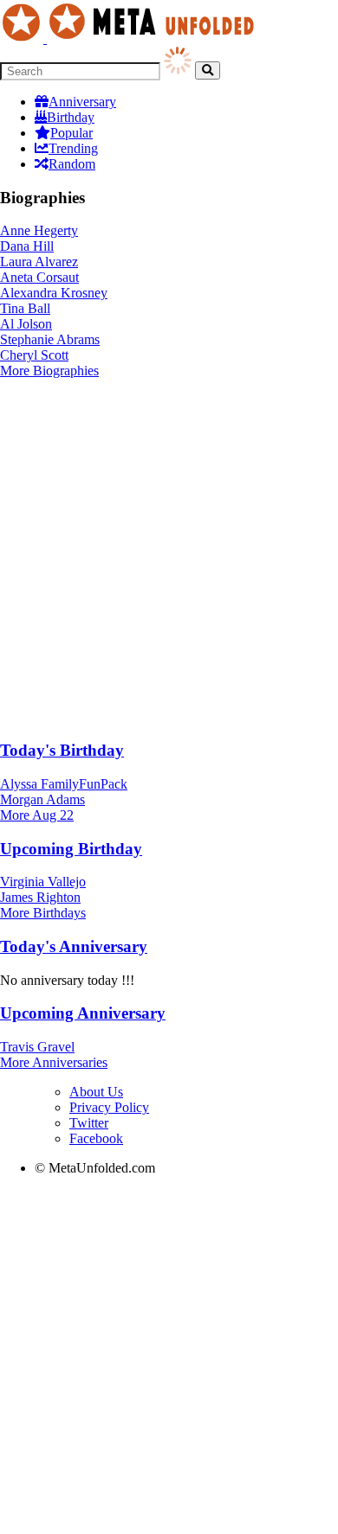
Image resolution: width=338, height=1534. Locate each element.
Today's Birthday (62, 750)
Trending (73, 148)
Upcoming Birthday (71, 849)
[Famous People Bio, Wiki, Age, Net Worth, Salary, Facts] (131, 38)
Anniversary (82, 101)
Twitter (88, 1122)
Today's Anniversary (73, 946)
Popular (71, 132)
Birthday (70, 117)
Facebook (96, 1138)
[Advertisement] (169, 556)
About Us (96, 1091)
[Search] (207, 70)
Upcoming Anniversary (83, 1013)
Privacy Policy (109, 1107)
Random (72, 164)
